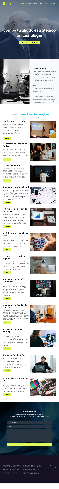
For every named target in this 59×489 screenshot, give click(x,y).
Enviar (29, 444)
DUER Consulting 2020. (32, 480)
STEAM (40, 3)
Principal (22, 3)
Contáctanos (45, 3)
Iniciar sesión (52, 3)
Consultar (7, 138)
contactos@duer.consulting (43, 416)
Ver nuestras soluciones (29, 42)
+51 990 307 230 (31, 416)
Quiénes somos (29, 3)
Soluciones (35, 3)
